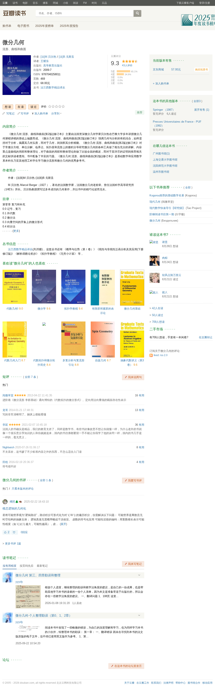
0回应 (24, 532)
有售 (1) (201, 109)
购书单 (7, 25)
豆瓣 (5, 2)
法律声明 (168, 682)
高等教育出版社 (52, 65)
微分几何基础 (132, 308)
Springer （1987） (164, 109)
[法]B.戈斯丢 (66, 56)
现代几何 (154, 201)
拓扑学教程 (71, 308)
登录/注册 (204, 2)
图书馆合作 (194, 682)
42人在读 (157, 308)
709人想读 (158, 321)
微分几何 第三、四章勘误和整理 (38, 575)
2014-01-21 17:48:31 (21, 410)
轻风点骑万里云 (171, 275)
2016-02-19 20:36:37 (21, 462)
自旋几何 (101, 360)
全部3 (197, 101)
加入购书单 (41, 113)
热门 (5, 384)
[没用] (14, 532)
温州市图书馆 (161, 171)
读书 (15, 2)
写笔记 (10, 113)
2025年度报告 (69, 25)
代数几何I (13, 308)
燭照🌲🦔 (16, 501)
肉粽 (165, 257)
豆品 (104, 2)
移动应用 (207, 682)
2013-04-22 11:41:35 (39, 395)
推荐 (139, 112)
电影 (25, 2)
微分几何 (154, 220)
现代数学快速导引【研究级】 (167, 208)
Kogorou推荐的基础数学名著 (166, 195)
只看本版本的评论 (23, 488)
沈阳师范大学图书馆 (165, 165)
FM (85, 2)
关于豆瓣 (129, 682)
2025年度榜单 (44, 25)
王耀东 (45, 61)
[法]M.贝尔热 (48, 56)
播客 (45, 2)
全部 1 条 (45, 480)
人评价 (127, 65)
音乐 (35, 2)
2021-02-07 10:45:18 (34, 424)
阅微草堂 (8, 395)
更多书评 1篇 (13, 543)
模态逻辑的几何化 (14, 508)
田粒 (5, 462)
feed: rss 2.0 (161, 355)
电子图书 (23, 25)
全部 (188, 187)
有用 (141, 395)
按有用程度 (9, 565)
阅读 (75, 2)
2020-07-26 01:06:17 (27, 447)
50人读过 (157, 315)
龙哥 (5, 410)
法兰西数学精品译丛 (53, 87)
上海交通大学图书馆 (165, 159)
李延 (5, 424)
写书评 (25, 113)
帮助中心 (181, 682)
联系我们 (156, 682)
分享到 (55, 113)
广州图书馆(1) (161, 153)
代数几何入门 (12, 360)
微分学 (42, 308)
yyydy (19, 581)
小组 (65, 2)
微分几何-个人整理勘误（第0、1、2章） (44, 615)
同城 (55, 2)
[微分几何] (17, 75)
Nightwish (8, 447)
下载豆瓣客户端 (185, 2)
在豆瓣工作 (142, 682)
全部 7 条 (30, 376)
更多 (16, 230)
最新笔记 (42, 565)
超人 (165, 292)
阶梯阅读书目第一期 (161, 214)
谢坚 (165, 242)
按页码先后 (26, 565)
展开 (63, 524)
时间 (94, 2)
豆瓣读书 (18, 14)
